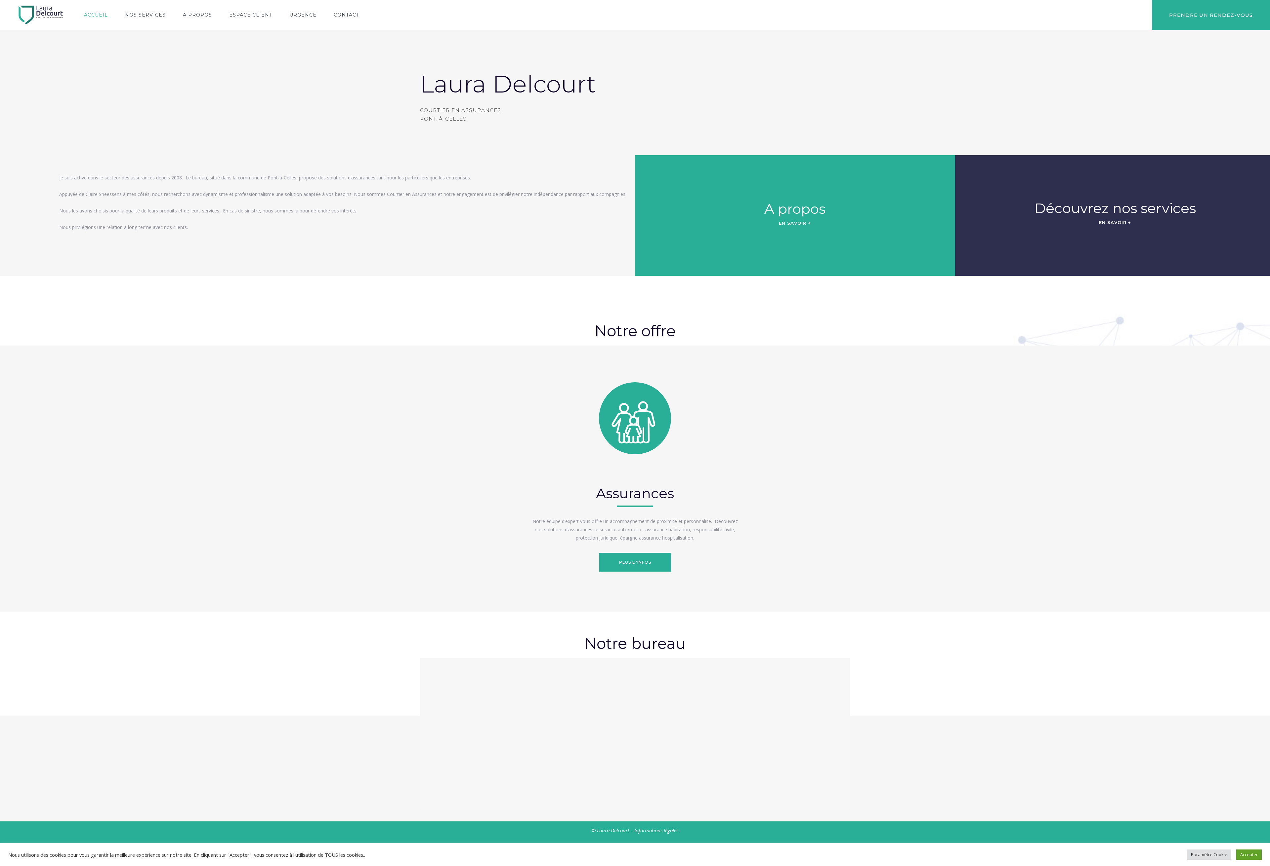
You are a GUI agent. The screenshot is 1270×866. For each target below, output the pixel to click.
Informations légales (656, 830)
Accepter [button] (1249, 854)
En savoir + (795, 223)
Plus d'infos (635, 562)
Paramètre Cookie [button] (1209, 854)
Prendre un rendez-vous (1211, 15)
